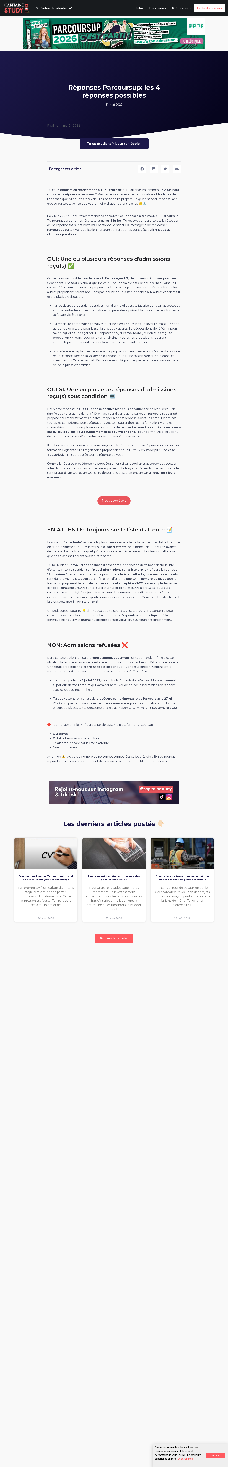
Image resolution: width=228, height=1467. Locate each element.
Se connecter (183, 8)
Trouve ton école (114, 500)
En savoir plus (185, 1458)
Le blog (140, 8)
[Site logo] (18, 7)
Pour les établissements (209, 8)
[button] (142, 169)
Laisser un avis (157, 8)
